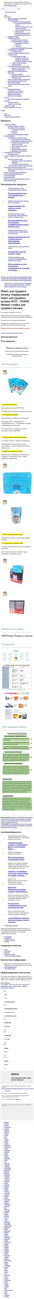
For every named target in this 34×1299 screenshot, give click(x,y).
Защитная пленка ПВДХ (22, 33)
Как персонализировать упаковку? (18, 99)
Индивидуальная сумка (19, 56)
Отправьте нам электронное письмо (12, 333)
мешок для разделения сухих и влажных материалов (21, 68)
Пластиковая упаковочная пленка (22, 141)
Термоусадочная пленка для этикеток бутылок (23, 27)
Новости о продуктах (14, 104)
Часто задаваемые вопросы (12, 107)
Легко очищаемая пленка (23, 30)
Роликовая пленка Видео (23, 35)
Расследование (5, 983)
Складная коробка (17, 74)
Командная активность (15, 96)
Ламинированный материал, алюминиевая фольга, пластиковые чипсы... (17, 846)
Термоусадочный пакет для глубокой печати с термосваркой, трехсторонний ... (19, 240)
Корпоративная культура (15, 92)
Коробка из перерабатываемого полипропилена (21, 76)
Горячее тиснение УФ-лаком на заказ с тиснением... (16, 208)
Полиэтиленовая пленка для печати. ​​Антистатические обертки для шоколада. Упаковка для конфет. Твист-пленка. (16, 825)
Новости (7, 100)
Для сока (18, 45)
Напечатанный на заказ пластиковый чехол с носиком (17, 195)
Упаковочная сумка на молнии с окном (17, 253)
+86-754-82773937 (10, 968)
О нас (6, 87)
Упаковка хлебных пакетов (23, 61)
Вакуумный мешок (14, 82)
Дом (5, 15)
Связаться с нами (9, 105)
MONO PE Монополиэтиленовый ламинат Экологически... (18, 890)
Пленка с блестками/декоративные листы (17, 179)
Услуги (6, 97)
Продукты (7, 17)
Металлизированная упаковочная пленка (16, 858)
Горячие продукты (6, 986)
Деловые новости (13, 102)
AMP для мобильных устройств (14, 987)
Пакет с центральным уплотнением (19, 79)
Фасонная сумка (17, 51)
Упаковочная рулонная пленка (21, 21)
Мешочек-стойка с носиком (20, 41)
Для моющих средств (21, 43)
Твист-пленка (19, 31)
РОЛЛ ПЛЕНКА (13, 20)
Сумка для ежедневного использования (19, 63)
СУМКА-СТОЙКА (14, 38)
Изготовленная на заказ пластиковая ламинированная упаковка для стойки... (19, 267)
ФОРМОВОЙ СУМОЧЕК (16, 49)
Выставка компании (14, 94)
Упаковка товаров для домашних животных (22, 58)
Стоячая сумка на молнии (20, 40)
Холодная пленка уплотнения (17, 18)
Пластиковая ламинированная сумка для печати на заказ (17, 906)
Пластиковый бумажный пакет (17, 81)
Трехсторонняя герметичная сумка (18, 66)
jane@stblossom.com (10, 5)
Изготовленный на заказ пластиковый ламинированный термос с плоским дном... (18, 223)
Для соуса (18, 46)
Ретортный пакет (13, 36)
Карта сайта (17, 986)
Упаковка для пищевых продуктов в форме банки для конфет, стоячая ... (18, 873)
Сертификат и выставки (15, 91)
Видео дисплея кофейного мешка (22, 48)
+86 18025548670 (9, 1002)
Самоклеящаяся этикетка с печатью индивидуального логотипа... (18, 920)
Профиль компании (14, 89)
